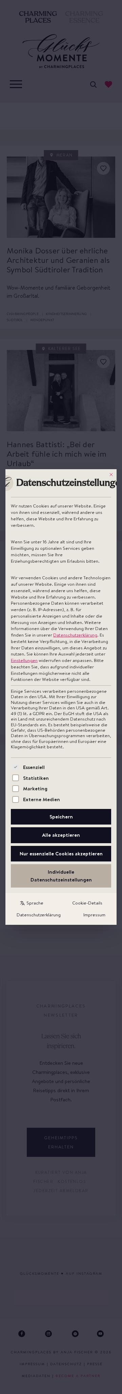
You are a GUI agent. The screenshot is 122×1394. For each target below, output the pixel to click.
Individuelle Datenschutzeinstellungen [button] (61, 875)
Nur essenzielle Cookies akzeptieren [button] (61, 853)
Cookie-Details (87, 903)
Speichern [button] (61, 816)
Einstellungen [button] (24, 660)
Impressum (94, 915)
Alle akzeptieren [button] (61, 834)
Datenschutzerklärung (75, 635)
